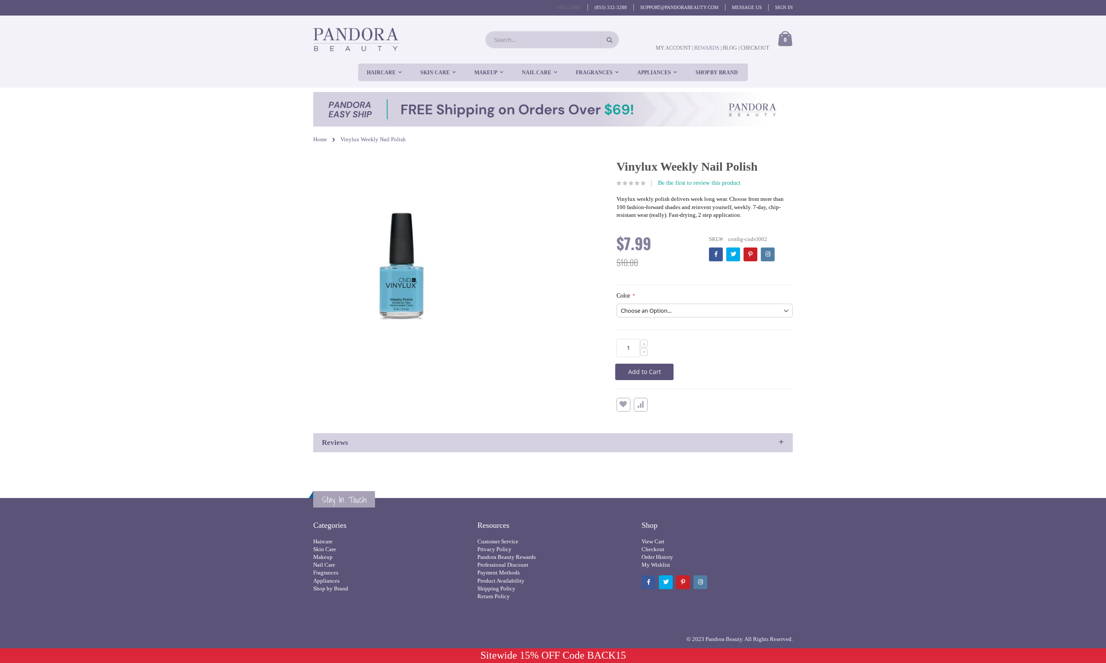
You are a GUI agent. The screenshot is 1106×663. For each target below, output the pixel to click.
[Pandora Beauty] (356, 39)
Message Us (747, 7)
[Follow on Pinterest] (750, 254)
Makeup (323, 557)
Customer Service (497, 541)
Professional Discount (502, 564)
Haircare (323, 541)
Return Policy (493, 596)
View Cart (653, 541)
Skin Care (324, 549)
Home (320, 139)
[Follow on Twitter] (733, 254)
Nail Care (324, 564)
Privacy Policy (494, 549)
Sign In (784, 7)
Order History (657, 557)
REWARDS (707, 48)
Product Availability (500, 580)
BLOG (730, 48)
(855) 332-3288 (610, 7)
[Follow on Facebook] (716, 254)
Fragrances (325, 572)
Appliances (326, 580)
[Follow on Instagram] (768, 254)
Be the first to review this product (699, 183)
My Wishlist (656, 564)
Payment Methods (498, 572)
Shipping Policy (496, 588)
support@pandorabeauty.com (679, 7)
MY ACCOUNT (673, 48)
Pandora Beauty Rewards (506, 557)
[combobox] (552, 39)
